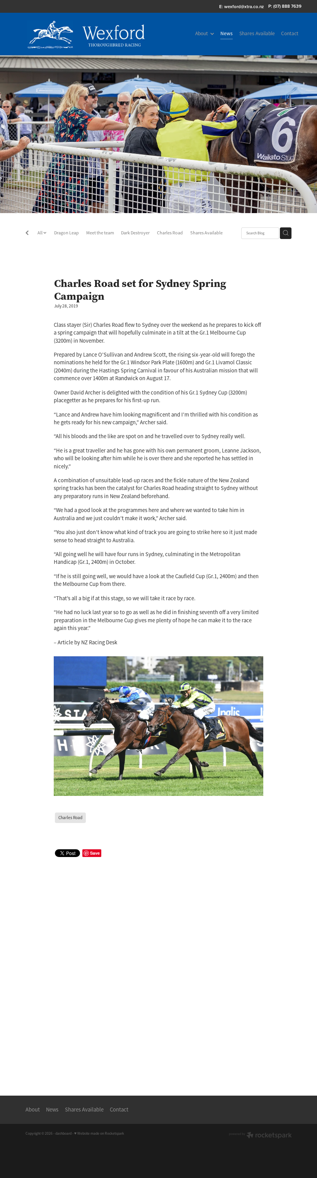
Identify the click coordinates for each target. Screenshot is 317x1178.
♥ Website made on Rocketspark (99, 1133)
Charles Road (170, 233)
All (40, 233)
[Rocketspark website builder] (260, 1136)
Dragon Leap (66, 233)
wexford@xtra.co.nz (244, 6)
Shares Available (206, 233)
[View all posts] (27, 233)
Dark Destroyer (135, 233)
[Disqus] (159, 968)
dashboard (63, 1133)
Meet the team (100, 233)
